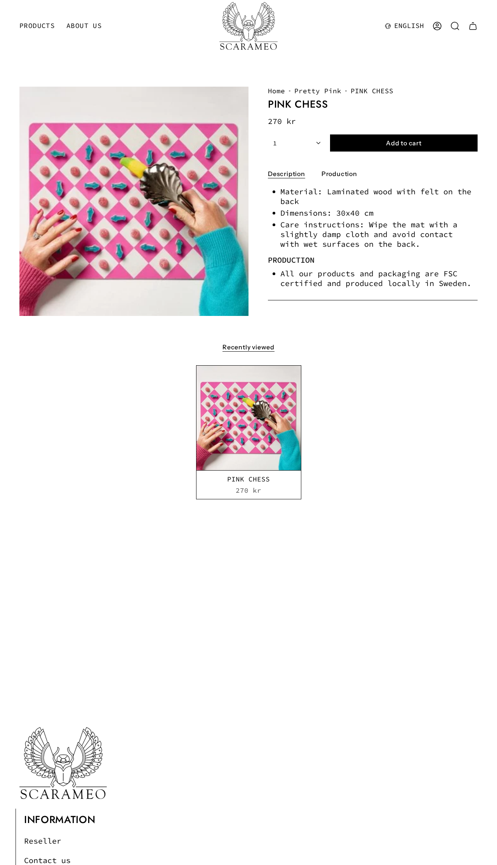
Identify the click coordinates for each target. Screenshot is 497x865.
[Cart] (473, 26)
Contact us (47, 860)
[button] (37, 26)
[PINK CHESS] (248, 418)
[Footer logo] (63, 763)
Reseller (42, 841)
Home (276, 91)
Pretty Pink (317, 91)
